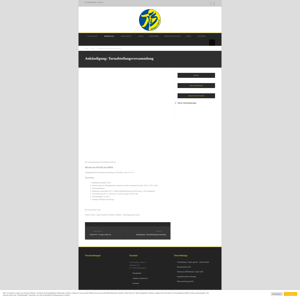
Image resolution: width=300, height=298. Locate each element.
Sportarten (126, 36)
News (93, 48)
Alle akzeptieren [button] (290, 294)
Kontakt (202, 36)
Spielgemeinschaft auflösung (186, 276)
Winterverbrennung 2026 (185, 281)
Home (86, 48)
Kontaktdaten (137, 273)
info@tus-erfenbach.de (140, 278)
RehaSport (154, 36)
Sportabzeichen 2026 (184, 267)
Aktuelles (109, 36)
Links (188, 36)
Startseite (92, 36)
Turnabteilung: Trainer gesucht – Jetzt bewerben (193, 262)
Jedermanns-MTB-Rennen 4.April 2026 (190, 272)
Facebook (136, 283)
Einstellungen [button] (276, 294)
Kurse (141, 36)
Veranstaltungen (172, 36)
